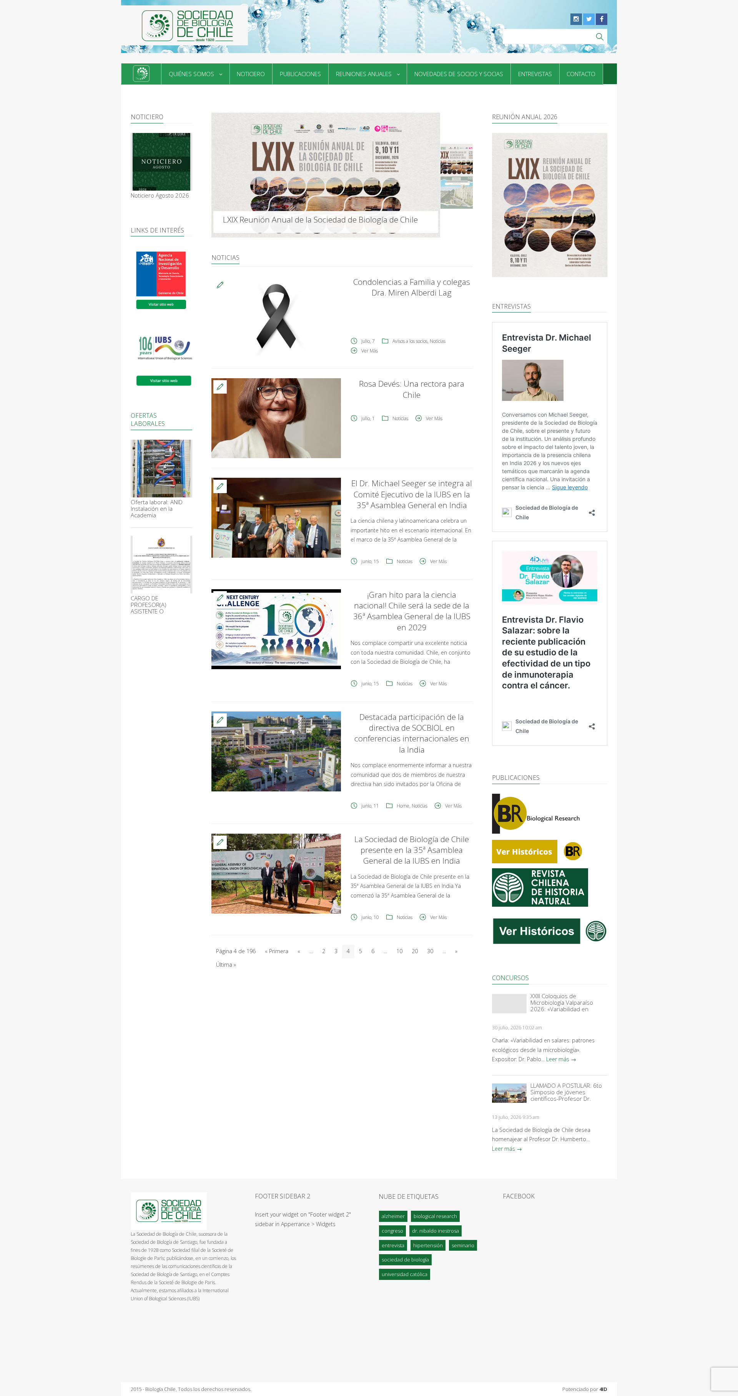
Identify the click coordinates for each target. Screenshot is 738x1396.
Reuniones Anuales (364, 74)
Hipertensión (428, 1245)
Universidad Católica (404, 1274)
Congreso (392, 1230)
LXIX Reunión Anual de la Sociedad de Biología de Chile (320, 219)
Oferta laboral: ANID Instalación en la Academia (157, 509)
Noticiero (251, 74)
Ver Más (369, 350)
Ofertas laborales (148, 419)
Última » (226, 964)
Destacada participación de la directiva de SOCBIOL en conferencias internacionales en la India (411, 733)
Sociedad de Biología (405, 1259)
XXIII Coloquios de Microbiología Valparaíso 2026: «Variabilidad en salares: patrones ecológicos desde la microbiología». (568, 1002)
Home (403, 806)
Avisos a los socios (409, 341)
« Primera (276, 951)
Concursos (510, 978)
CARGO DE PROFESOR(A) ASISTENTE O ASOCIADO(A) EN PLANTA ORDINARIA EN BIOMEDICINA (160, 605)
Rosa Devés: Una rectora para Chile (411, 389)
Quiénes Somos (191, 74)
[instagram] (576, 19)
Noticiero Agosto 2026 (160, 195)
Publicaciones (300, 74)
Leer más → (561, 1059)
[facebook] (601, 19)
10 (399, 951)
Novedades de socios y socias (458, 74)
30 (430, 951)
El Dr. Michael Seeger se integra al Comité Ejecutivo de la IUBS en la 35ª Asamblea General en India (411, 494)
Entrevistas (535, 74)
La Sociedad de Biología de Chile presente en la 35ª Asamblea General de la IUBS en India (411, 850)
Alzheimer (393, 1216)
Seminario (463, 1245)
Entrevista (393, 1245)
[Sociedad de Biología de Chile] (184, 25)
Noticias (437, 341)
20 (415, 951)
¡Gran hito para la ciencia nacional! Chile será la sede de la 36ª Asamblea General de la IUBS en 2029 (411, 611)
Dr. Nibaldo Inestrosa (435, 1230)
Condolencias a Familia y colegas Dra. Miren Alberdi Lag (411, 287)
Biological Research (435, 1216)
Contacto (581, 74)
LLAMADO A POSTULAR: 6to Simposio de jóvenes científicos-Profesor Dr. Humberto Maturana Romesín (566, 1092)
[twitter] (589, 19)
